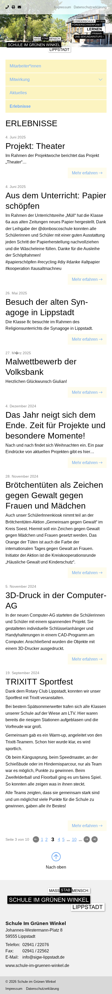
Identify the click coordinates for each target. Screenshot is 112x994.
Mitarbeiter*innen (25, 66)
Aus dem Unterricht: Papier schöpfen (55, 201)
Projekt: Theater (35, 146)
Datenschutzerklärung (90, 7)
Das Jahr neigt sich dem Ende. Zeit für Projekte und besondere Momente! (55, 425)
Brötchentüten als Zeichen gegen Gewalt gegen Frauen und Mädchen (54, 495)
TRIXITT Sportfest (39, 681)
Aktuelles (18, 93)
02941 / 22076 (35, 944)
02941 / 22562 (35, 951)
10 (74, 839)
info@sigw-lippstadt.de (43, 957)
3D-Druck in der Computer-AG (56, 600)
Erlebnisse (20, 106)
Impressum (62, 7)
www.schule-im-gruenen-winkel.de (37, 965)
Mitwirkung (20, 79)
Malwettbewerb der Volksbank (41, 367)
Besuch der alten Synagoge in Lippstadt (46, 307)
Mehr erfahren (85, 173)
